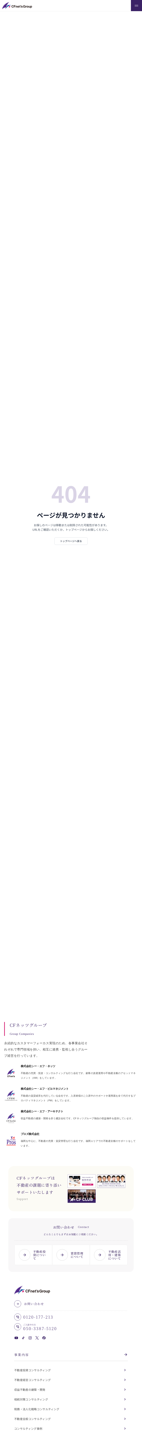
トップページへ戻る (71, 541)
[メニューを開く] (136, 5)
